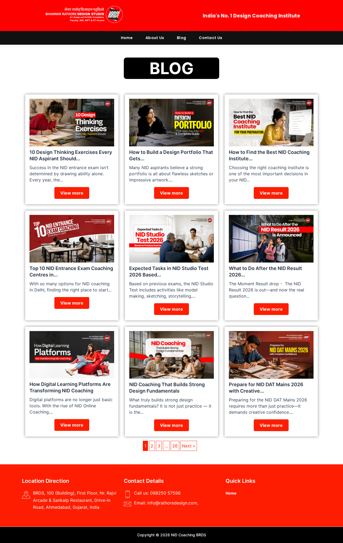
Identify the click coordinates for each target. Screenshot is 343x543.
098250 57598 (165, 493)
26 (175, 446)
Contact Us (210, 37)
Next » (188, 446)
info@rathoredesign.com (172, 503)
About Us (155, 37)
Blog (181, 37)
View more (71, 193)
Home (127, 37)
